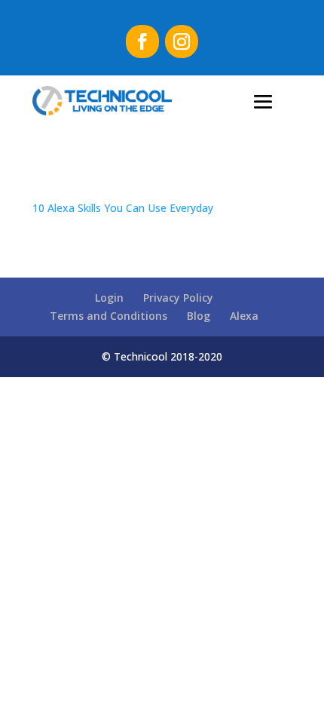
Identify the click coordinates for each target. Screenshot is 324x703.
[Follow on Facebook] (142, 41)
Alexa (244, 316)
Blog (198, 316)
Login (109, 297)
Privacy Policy (178, 297)
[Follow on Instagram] (181, 41)
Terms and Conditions (108, 316)
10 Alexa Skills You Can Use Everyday (122, 208)
